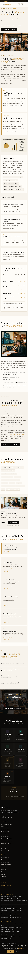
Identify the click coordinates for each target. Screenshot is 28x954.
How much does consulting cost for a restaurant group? (11, 677)
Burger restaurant (5, 914)
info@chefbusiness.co (6, 885)
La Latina (19, 896)
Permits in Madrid (17, 934)
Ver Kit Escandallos (13, 522)
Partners (3, 874)
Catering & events (5, 912)
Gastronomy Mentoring (6, 838)
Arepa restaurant (5, 915)
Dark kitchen (20, 910)
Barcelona (20, 902)
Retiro (8, 898)
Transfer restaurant (5, 936)
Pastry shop (16, 915)
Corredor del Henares (22, 900)
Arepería (19, 483)
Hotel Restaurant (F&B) (8, 470)
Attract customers (12, 929)
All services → (4, 848)
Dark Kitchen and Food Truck (9, 473)
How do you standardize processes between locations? (11, 670)
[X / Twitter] (5, 817)
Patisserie (11, 486)
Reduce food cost (19, 924)
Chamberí (3, 898)
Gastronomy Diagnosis (6, 824)
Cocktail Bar (5, 480)
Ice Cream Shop (20, 486)
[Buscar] (19, 4)
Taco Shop (5, 483)
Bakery (4, 486)
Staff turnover (4, 925)
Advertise (3, 876)
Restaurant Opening (5, 836)
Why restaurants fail (15, 936)
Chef (6, 5)
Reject (18, 951)
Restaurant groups (17, 908)
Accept (10, 951)
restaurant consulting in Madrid (17, 434)
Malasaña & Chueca (5, 896)
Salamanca (13, 896)
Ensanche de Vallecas (12, 902)
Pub (3, 489)
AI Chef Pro (3, 869)
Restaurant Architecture (6, 843)
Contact (3, 879)
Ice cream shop (4, 917)
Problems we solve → (6, 850)
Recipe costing (11, 925)
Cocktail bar (18, 912)
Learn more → (7, 551)
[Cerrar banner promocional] (27, 1)
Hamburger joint (15, 480)
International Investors (6, 846)
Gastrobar (12, 912)
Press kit (3, 871)
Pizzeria (12, 483)
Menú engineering (19, 925)
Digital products (5, 857)
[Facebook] (8, 817)
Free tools (3, 859)
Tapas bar (14, 917)
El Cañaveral (4, 902)
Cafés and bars (4, 910)
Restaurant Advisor (5, 829)
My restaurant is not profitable (7, 924)
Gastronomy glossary (6, 864)
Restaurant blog (5, 862)
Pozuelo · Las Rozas (5, 900)
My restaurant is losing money (7, 927)
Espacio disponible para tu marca (14, 525)
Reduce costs (18, 927)
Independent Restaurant (8, 467)
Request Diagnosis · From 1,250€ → (14, 708)
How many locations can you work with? (12, 664)
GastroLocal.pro (13, 791)
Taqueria (12, 914)
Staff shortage (15, 931)
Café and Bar (19, 467)
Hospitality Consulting (6, 833)
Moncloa (16, 898)
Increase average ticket (6, 931)
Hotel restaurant (12, 910)
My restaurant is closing (6, 938)
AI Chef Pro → (4, 888)
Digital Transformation (6, 841)
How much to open (13, 933)
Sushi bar (19, 917)
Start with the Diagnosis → (10, 444)
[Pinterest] (11, 817)
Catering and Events (7, 476)
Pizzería (17, 914)
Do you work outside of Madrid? (10, 683)
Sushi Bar (16, 489)
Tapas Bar (9, 489)
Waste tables (4, 867)
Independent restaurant (6, 908)
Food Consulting (5, 831)
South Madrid (13, 900)
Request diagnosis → (9, 29)
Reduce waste (4, 929)
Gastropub (17, 476)
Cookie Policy (21, 948)
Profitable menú (4, 933)
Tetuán (11, 898)
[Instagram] (2, 817)
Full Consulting (4, 826)
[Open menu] (25, 4)
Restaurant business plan (6, 934)
